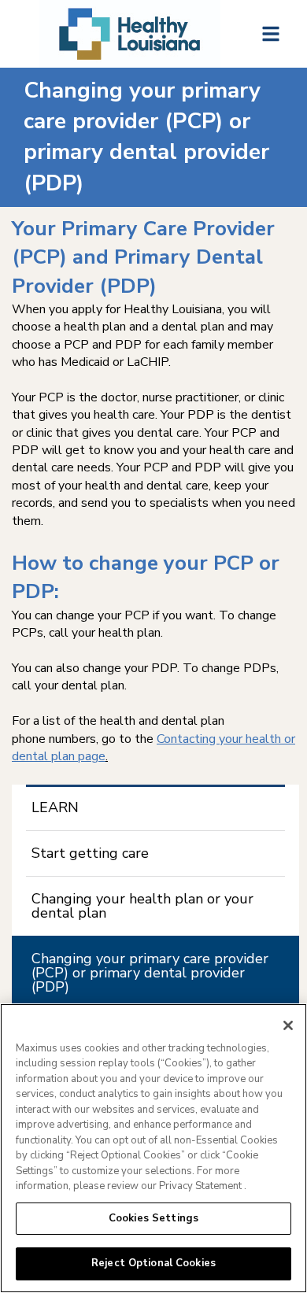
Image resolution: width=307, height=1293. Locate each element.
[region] (153, 1148)
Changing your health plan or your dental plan (142, 905)
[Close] (288, 1025)
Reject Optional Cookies (153, 1263)
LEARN (55, 807)
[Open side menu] (270, 33)
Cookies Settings (153, 1218)
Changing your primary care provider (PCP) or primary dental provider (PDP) (149, 972)
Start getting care (90, 853)
